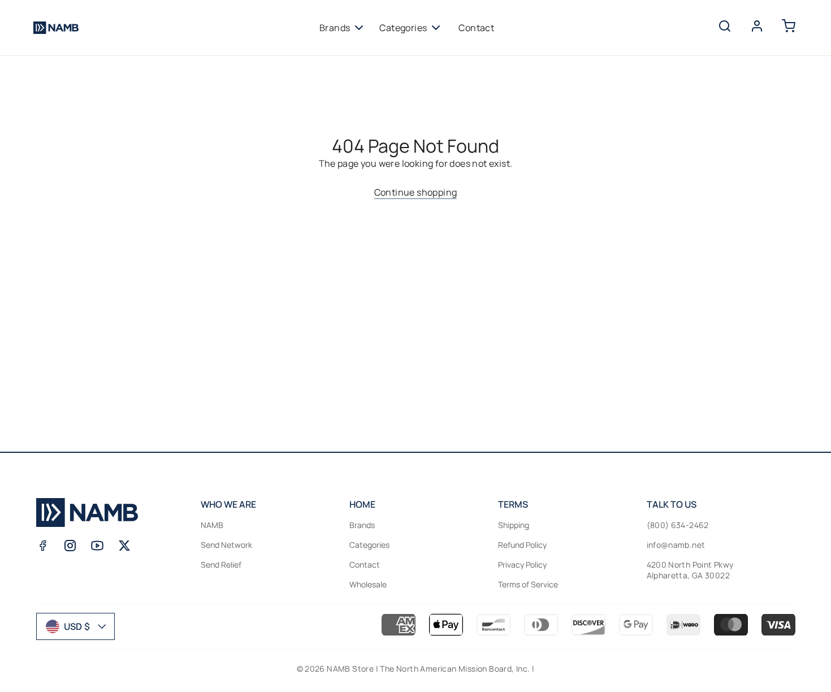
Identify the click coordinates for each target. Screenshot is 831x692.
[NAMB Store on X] (124, 545)
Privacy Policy (522, 564)
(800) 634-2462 (678, 525)
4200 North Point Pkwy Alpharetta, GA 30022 (690, 570)
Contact (476, 27)
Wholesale (368, 584)
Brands (334, 27)
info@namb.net (676, 544)
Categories (403, 27)
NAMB (212, 525)
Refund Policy (522, 544)
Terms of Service (528, 584)
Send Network (226, 544)
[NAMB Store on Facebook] (43, 545)
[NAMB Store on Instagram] (70, 545)
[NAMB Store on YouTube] (97, 545)
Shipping (513, 525)
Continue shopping (415, 192)
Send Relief (221, 564)
